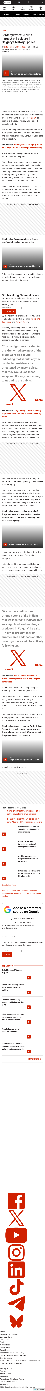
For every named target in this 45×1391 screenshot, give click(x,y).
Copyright (4, 1371)
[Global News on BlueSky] (16, 1329)
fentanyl (32, 118)
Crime (4, 30)
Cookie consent (6, 1358)
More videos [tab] (20, 808)
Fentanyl (6, 14)
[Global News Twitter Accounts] (16, 1226)
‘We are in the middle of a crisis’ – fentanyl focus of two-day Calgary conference (21, 678)
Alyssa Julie (21, 47)
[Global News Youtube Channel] (16, 1243)
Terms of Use (5, 1374)
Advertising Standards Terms (12, 1379)
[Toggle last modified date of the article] (29, 49)
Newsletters (5, 1345)
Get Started (8, 312)
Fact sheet (26, 14)
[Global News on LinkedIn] (16, 1277)
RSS (2, 1342)
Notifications (5, 1347)
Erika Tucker (9, 47)
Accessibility (5, 1384)
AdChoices (40, 1389)
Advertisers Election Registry (12, 1353)
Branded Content (7, 1337)
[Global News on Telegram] (16, 1312)
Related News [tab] (8, 808)
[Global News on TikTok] (16, 1295)
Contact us (4, 1340)
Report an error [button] (24, 922)
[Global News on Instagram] (16, 1260)
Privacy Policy (22, 322)
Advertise (4, 1376)
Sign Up (6, 955)
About (2, 1332)
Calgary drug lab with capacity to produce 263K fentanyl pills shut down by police (21, 413)
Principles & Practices (9, 1334)
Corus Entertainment (8, 1382)
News (18, 14)
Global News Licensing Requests (14, 1355)
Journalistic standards (24, 919)
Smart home (5, 1350)
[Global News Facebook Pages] (16, 1208)
